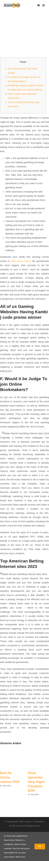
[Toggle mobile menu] (43, 5)
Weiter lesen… (21, 857)
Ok (39, 846)
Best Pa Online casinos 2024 (9, 777)
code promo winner (21, 261)
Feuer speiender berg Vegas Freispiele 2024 (36, 781)
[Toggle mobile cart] (38, 5)
